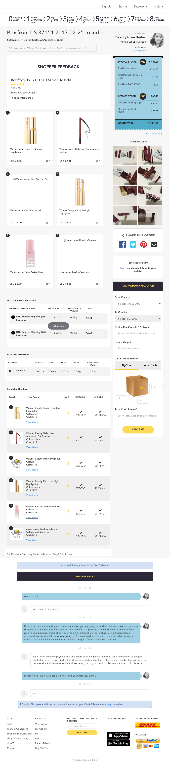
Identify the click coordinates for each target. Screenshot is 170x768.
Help (158, 6)
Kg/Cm (126, 365)
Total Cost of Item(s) (126, 409)
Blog (37, 738)
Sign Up (106, 6)
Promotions (41, 729)
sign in (46, 48)
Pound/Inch (150, 365)
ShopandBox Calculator (19, 734)
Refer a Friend (42, 743)
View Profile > (139, 51)
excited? (140, 263)
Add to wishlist (30, 133)
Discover (139, 6)
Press (38, 734)
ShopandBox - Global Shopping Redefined (21, 6)
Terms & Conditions (17, 729)
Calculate (138, 429)
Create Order (30, 143)
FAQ (9, 724)
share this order (139, 235)
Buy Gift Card (42, 748)
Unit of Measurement (126, 359)
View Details (30, 152)
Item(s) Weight (123, 342)
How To (11, 743)
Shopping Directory (17, 738)
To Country (121, 312)
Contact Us (12, 748)
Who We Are (42, 724)
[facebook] (122, 244)
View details (32, 422)
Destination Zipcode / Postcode (132, 327)
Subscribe (82, 733)
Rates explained (154, 134)
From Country (122, 297)
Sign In (123, 6)
